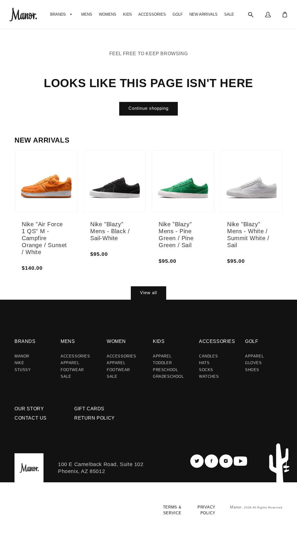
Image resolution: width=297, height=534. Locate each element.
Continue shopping (148, 108)
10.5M (64, 192)
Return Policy (94, 418)
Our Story (29, 408)
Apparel (70, 363)
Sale (66, 376)
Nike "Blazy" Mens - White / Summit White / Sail (248, 234)
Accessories (75, 356)
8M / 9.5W (132, 176)
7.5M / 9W (133, 166)
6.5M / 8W (111, 178)
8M (40, 194)
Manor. (237, 507)
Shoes (252, 370)
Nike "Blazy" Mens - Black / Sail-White (110, 231)
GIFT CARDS (89, 408)
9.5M (63, 178)
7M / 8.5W (110, 189)
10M (63, 185)
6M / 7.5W (110, 168)
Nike (19, 363)
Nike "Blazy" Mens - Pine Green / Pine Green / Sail (176, 234)
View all (148, 292)
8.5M (63, 164)
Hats (204, 363)
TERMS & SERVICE (172, 510)
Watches (209, 376)
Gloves (253, 363)
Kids (158, 341)
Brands (25, 341)
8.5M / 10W (133, 187)
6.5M (41, 173)
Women (116, 341)
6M (40, 166)
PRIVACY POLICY (206, 510)
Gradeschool (168, 376)
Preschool (165, 370)
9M (61, 171)
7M (40, 180)
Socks (206, 370)
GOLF (251, 341)
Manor (22, 356)
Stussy (23, 370)
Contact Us (31, 418)
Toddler (162, 363)
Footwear (72, 370)
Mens (68, 341)
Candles (208, 356)
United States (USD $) (39, 512)
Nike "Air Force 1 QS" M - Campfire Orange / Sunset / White (44, 238)
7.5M (41, 187)
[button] (61, 14)
